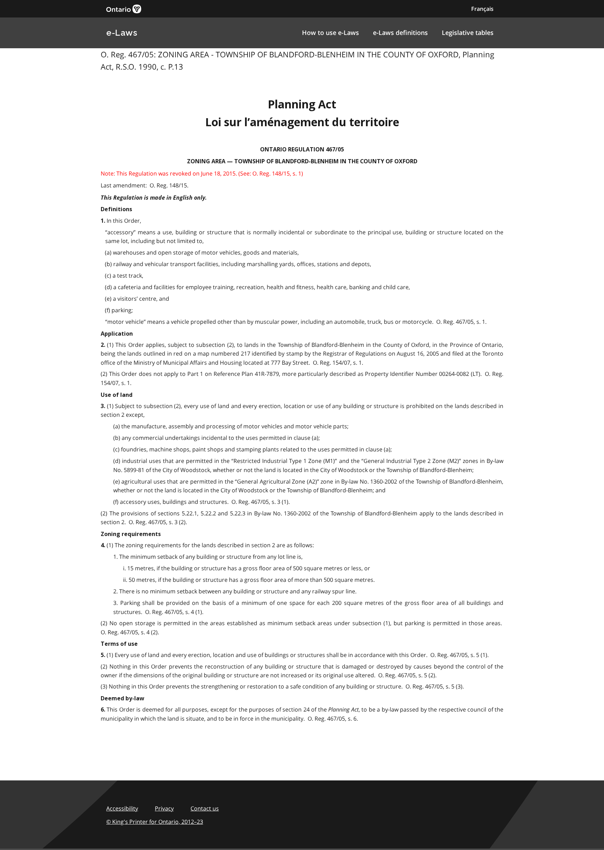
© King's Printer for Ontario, (154, 822)
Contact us (204, 808)
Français (482, 9)
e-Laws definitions (400, 32)
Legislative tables (468, 32)
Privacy (164, 808)
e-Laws (121, 33)
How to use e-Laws (330, 32)
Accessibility (122, 808)
